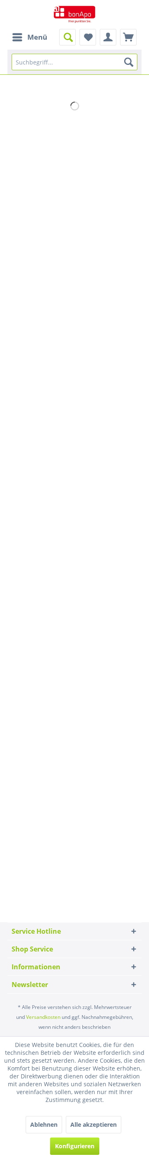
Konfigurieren (74, 1146)
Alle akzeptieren (93, 1124)
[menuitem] (29, 37)
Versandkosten (43, 1017)
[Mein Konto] (108, 37)
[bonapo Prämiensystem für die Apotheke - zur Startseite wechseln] (74, 14)
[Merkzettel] (87, 37)
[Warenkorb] (128, 37)
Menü (37, 37)
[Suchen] (128, 62)
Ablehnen (44, 1124)
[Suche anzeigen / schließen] (67, 37)
